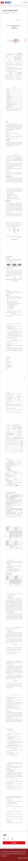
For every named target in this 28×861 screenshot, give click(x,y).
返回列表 (14, 843)
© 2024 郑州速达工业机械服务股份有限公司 (11, 851)
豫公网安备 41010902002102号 (13, 853)
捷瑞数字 (20, 858)
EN (26, 2)
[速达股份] (6, 3)
